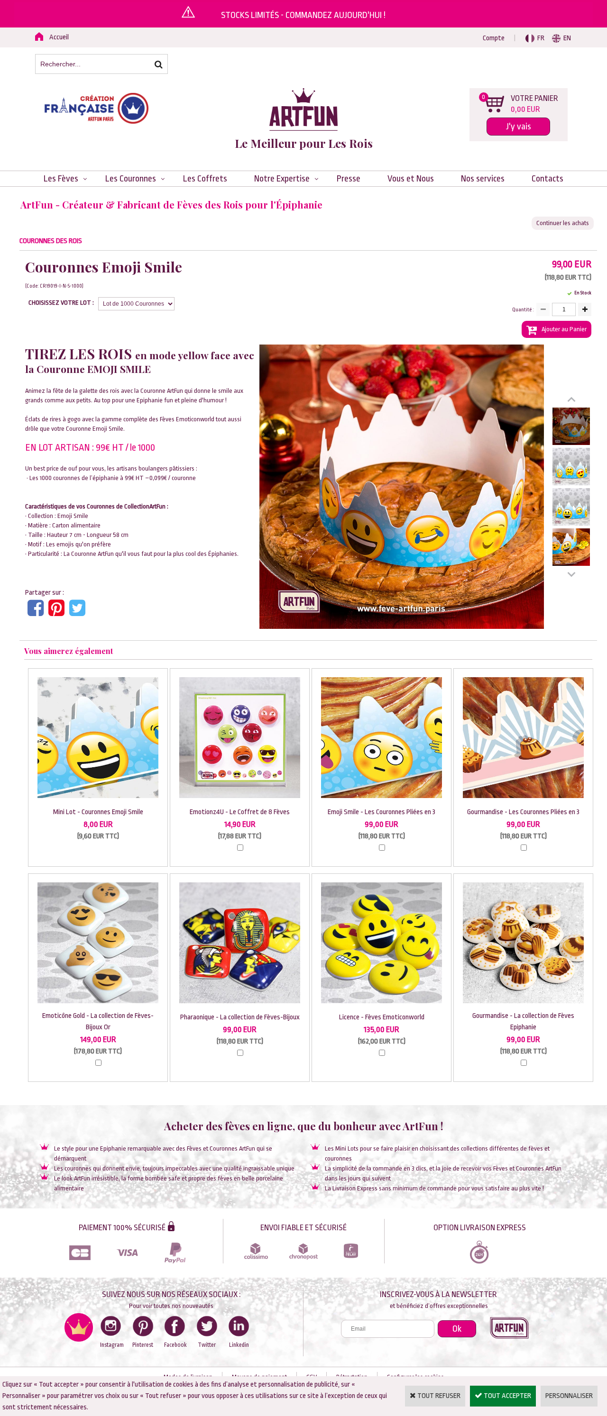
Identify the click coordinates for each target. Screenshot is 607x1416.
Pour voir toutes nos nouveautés (171, 1305)
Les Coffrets (205, 178)
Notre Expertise (282, 178)
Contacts (547, 178)
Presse (348, 178)
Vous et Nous (410, 178)
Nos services (483, 178)
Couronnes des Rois (50, 241)
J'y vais (518, 126)
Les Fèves (61, 178)
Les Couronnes (130, 178)
